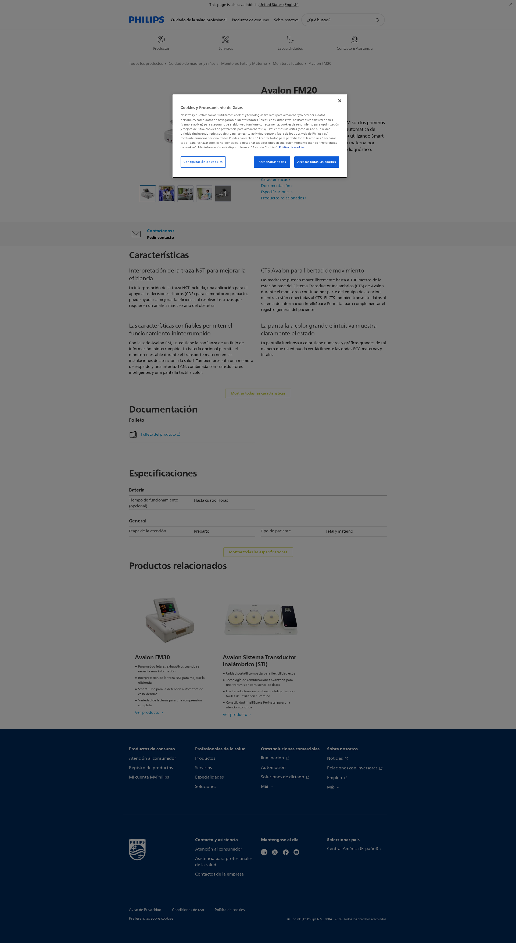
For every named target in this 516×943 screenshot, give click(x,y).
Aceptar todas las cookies (316, 161)
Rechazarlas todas (272, 161)
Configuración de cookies (203, 161)
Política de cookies (291, 147)
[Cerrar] (340, 101)
